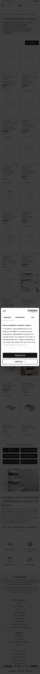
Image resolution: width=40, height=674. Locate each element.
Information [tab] (20, 317)
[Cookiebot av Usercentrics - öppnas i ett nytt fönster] (28, 311)
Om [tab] (32, 317)
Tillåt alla (20, 355)
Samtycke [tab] (7, 317)
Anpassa (19, 362)
